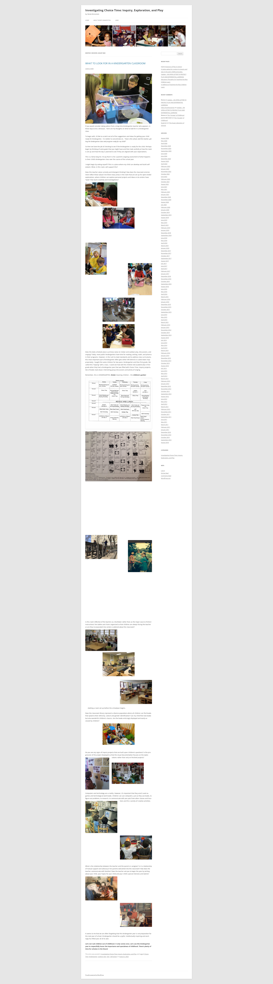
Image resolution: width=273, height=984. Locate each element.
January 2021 (165, 194)
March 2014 (164, 350)
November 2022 (166, 171)
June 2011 (164, 419)
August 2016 (165, 287)
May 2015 (164, 317)
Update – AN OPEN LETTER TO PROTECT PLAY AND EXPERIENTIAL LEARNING (173, 102)
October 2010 (165, 437)
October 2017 (165, 256)
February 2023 (165, 166)
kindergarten (93, 957)
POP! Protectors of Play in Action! (171, 67)
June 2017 (164, 266)
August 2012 (165, 396)
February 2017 (165, 271)
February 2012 (165, 409)
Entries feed (164, 473)
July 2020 (164, 205)
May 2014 (164, 345)
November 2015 (166, 307)
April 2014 (164, 348)
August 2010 (165, 442)
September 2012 (166, 394)
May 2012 (164, 402)
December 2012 (166, 386)
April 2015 (164, 320)
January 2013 (165, 384)
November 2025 (166, 148)
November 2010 (166, 435)
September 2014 (166, 335)
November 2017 (166, 253)
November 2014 (166, 330)
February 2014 (165, 353)
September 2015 (166, 312)
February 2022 (165, 179)
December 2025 (166, 146)
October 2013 (165, 363)
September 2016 (166, 284)
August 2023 (165, 161)
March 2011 (164, 425)
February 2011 (165, 427)
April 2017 (164, 269)
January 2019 (165, 230)
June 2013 (164, 371)
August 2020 (165, 202)
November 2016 (166, 279)
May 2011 (164, 422)
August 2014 (165, 338)
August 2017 (165, 261)
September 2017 (166, 258)
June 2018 (164, 238)
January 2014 (165, 356)
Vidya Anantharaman (167, 108)
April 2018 (164, 243)
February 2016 (165, 299)
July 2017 (164, 264)
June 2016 (164, 289)
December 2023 (166, 159)
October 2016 (165, 281)
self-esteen (113, 957)
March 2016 (164, 297)
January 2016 (165, 302)
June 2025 (164, 154)
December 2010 (166, 432)
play (108, 957)
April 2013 (164, 376)
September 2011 (166, 417)
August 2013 (165, 366)
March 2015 (164, 322)
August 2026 (165, 138)
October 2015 (165, 310)
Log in (163, 471)
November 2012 (166, 389)
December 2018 (166, 233)
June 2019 (164, 220)
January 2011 (165, 430)
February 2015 (165, 325)
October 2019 (165, 212)
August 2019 (165, 217)
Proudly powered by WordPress (94, 975)
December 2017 (166, 251)
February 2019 (165, 228)
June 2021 (164, 187)
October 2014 (165, 333)
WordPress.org (165, 478)
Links (117, 20)
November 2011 (166, 412)
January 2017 (165, 274)
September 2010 (166, 440)
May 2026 (164, 141)
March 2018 (164, 246)
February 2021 (165, 192)
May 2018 (164, 240)
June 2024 (164, 156)
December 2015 (166, 304)
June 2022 (164, 177)
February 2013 (165, 381)
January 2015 (165, 327)
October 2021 (165, 182)
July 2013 (164, 368)
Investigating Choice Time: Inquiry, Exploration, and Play (124, 10)
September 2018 (166, 235)
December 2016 (166, 276)
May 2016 (164, 292)
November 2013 (166, 361)
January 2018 (165, 248)
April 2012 (164, 404)
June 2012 (164, 399)
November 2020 (166, 200)
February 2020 (165, 207)
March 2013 (164, 379)
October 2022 (165, 174)
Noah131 (164, 123)
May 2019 (164, 223)
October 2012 (165, 391)
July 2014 (164, 340)
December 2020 (166, 197)
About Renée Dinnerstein (102, 20)
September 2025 (166, 151)
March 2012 (164, 407)
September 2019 (166, 215)
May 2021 (164, 189)
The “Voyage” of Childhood (175, 115)
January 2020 (165, 210)
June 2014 (164, 343)
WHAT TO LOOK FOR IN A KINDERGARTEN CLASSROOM (115, 63)
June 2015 (164, 315)
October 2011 (165, 414)
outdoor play (102, 957)
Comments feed (166, 476)
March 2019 (164, 225)
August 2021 (165, 184)
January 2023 (165, 169)
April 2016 (164, 294)
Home (87, 20)
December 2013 (166, 358)
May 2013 (164, 373)
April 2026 (164, 143)
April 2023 (164, 164)
